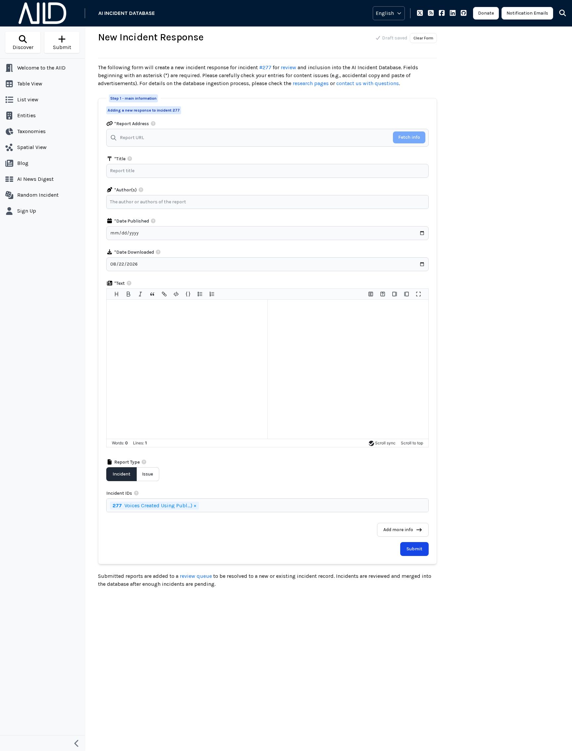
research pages (311, 83)
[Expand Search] (558, 13)
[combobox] (269, 202)
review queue (196, 576)
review (288, 67)
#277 (265, 67)
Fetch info (409, 137)
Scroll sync (385, 442)
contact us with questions (367, 83)
